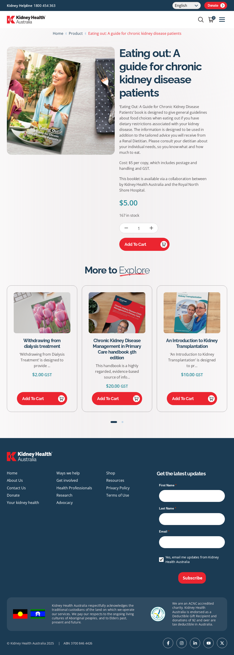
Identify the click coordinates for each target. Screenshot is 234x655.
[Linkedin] (195, 643)
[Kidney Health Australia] (26, 19)
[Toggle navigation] (222, 19)
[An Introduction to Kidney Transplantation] (127, 312)
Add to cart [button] (43, 398)
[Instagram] (181, 643)
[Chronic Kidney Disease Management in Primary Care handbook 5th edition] (52, 312)
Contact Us (16, 487)
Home (58, 33)
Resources (115, 480)
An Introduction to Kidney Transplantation (127, 343)
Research (64, 495)
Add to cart (135, 244)
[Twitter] (222, 643)
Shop (110, 473)
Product (76, 33)
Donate (213, 5)
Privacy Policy (118, 487)
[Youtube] (208, 643)
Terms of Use (117, 495)
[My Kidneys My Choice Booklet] (202, 312)
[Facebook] (168, 643)
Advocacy (64, 502)
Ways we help (68, 473)
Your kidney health (23, 502)
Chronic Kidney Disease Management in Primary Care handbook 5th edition (52, 349)
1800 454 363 (45, 5)
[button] (114, 422)
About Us (15, 480)
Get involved (67, 480)
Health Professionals (74, 487)
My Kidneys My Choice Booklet (202, 343)
